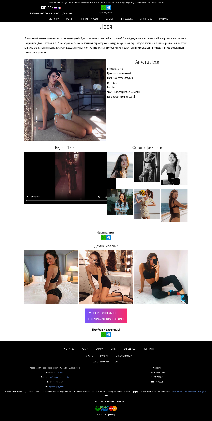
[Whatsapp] (103, 237)
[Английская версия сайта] (59, 7)
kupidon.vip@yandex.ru (57, 386)
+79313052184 (59, 372)
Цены (113, 348)
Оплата (89, 355)
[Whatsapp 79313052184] (103, 7)
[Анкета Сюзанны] (106, 277)
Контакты (164, 18)
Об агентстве (146, 18)
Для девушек (126, 18)
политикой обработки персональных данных (190, 391)
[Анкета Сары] (51, 277)
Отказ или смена (124, 355)
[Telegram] (108, 237)
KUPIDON (47, 7)
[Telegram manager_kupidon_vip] (108, 7)
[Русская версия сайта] (55, 7)
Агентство (54, 18)
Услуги (69, 18)
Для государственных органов (109, 401)
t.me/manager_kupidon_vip (59, 377)
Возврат (104, 355)
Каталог (109, 18)
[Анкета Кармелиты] (161, 277)
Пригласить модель (89, 18)
